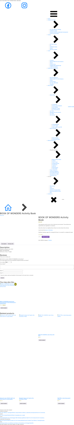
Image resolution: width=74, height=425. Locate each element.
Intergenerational (55, 163)
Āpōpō (51, 62)
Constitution (54, 104)
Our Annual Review (56, 109)
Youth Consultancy (54, 66)
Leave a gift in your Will (57, 127)
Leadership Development (53, 68)
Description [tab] (4, 243)
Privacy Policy (27, 424)
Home (49, 18)
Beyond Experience (54, 77)
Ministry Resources (52, 140)
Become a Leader (53, 49)
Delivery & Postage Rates (55, 189)
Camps (49, 34)
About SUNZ (50, 85)
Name (1, 270)
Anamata (52, 60)
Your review (3, 263)
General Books (55, 167)
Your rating (2, 262)
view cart (2, 215)
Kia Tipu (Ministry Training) (55, 29)
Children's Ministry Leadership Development (59, 32)
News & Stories (53, 128)
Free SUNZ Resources (54, 172)
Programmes (54, 164)
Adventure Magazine (54, 171)
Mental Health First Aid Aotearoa (56, 61)
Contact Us (50, 193)
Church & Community (54, 33)
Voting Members (55, 124)
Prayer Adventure (53, 170)
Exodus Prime (53, 64)
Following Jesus (53, 175)
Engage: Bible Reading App (55, 65)
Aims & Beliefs (55, 107)
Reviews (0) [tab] (10, 243)
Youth (49, 50)
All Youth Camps (53, 44)
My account (52, 186)
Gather (51, 48)
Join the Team (55, 125)
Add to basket (46, 236)
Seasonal (54, 166)
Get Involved (52, 114)
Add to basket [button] (4, 307)
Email (1, 272)
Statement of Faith (56, 108)
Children (54, 160)
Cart (51, 187)
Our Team (52, 113)
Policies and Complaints (57, 105)
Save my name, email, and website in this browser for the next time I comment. (17, 275)
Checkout (52, 188)
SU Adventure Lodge (54, 173)
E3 (50, 45)
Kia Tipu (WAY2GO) (54, 82)
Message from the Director (55, 112)
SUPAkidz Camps (53, 30)
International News (56, 139)
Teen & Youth (55, 162)
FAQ (51, 192)
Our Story (52, 111)
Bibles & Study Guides (56, 159)
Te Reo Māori (55, 168)
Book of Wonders (49, 230)
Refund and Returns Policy (55, 191)
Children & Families (52, 20)
